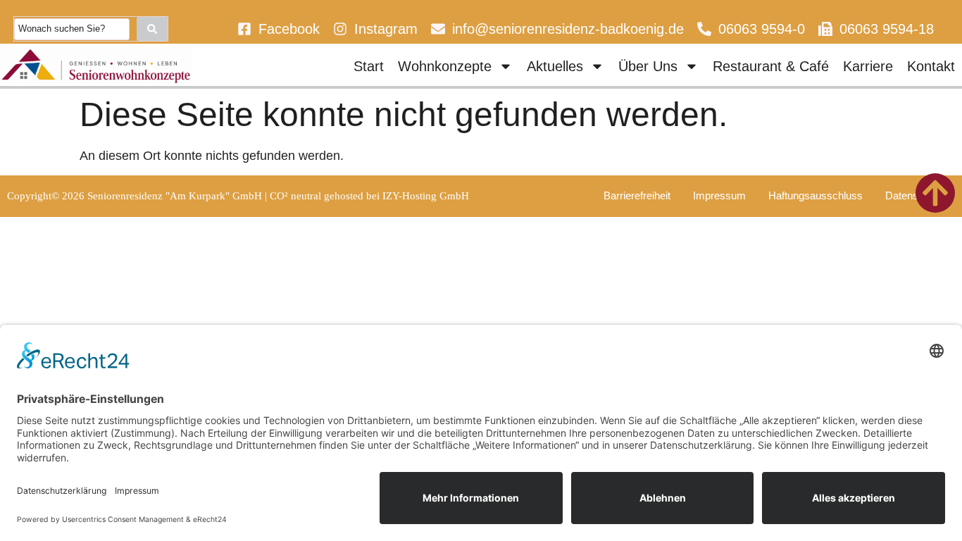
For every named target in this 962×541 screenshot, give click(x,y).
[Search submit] (152, 29)
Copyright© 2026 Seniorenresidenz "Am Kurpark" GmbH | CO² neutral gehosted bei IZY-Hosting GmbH (238, 195)
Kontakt (931, 66)
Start (369, 66)
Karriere (868, 66)
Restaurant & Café (771, 66)
